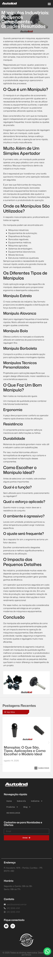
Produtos (10, 807)
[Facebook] (6, 926)
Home (9, 801)
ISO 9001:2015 (13, 812)
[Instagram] (12, 926)
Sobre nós (21, 801)
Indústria (35, 801)
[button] (49, 3)
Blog (25, 807)
